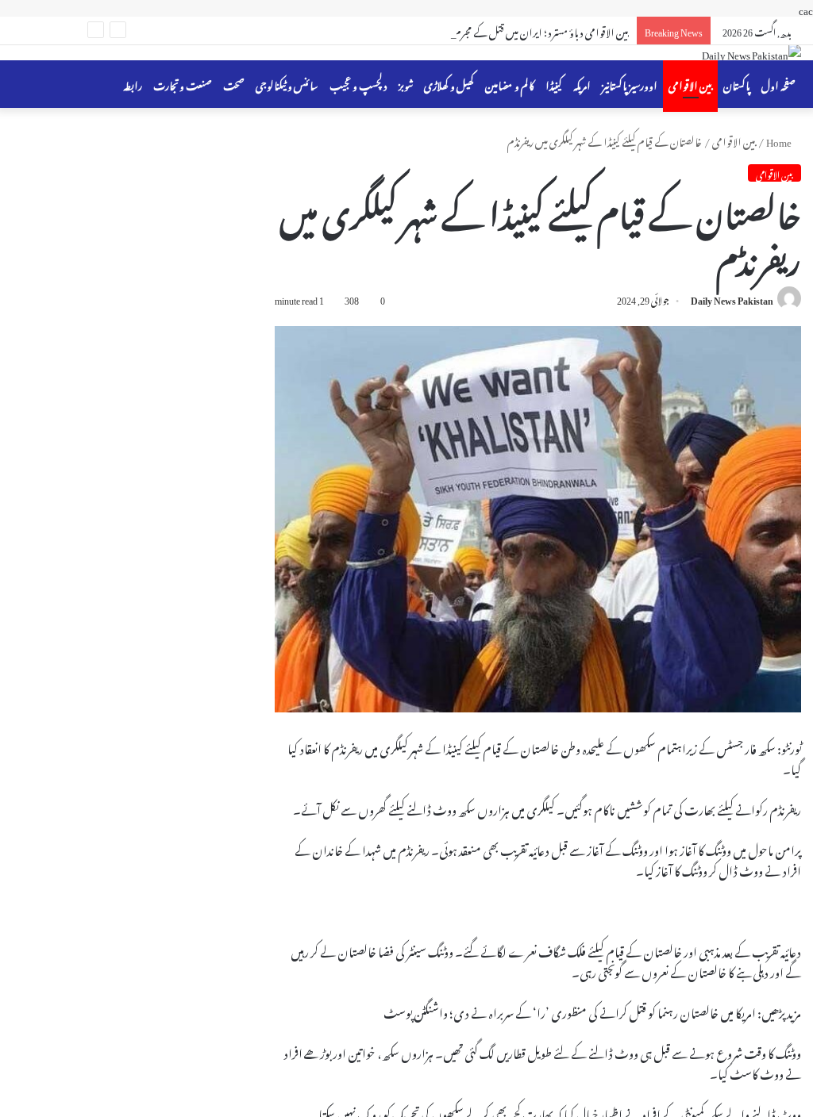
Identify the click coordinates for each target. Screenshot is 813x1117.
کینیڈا (553, 83)
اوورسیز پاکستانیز (629, 83)
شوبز (406, 83)
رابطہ (132, 83)
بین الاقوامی (690, 83)
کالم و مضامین (509, 83)
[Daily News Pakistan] (751, 52)
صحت (234, 83)
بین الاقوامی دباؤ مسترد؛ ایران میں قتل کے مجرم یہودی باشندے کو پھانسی (495, 30)
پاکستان (736, 83)
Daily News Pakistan (732, 298)
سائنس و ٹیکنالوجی (287, 83)
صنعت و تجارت (182, 83)
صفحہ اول (778, 83)
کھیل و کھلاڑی (449, 83)
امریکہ (582, 83)
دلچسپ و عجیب (358, 83)
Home (779, 140)
